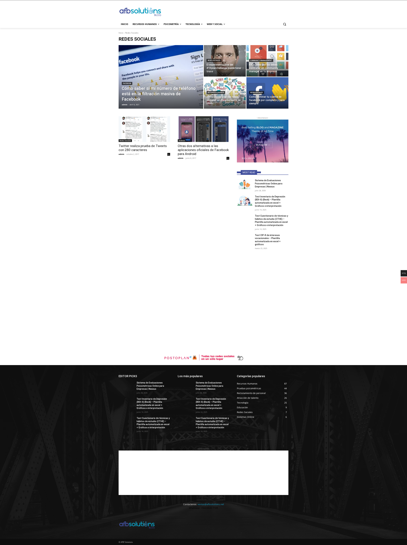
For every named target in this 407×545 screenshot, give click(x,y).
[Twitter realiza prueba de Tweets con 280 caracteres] (144, 129)
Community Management (261, 60)
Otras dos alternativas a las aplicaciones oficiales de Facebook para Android (203, 150)
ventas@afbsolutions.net (211, 504)
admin (121, 154)
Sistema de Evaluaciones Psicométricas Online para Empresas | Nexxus (268, 183)
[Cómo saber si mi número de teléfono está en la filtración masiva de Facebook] (161, 77)
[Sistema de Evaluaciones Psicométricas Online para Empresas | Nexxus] (244, 184)
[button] (284, 24)
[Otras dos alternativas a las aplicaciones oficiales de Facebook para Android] (203, 129)
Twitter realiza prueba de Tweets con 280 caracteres (143, 148)
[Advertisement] (95, 282)
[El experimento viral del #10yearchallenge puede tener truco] (225, 61)
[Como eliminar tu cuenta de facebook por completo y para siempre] (267, 93)
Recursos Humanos (216, 92)
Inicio (121, 32)
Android (182, 140)
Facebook (127, 83)
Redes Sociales (214, 60)
